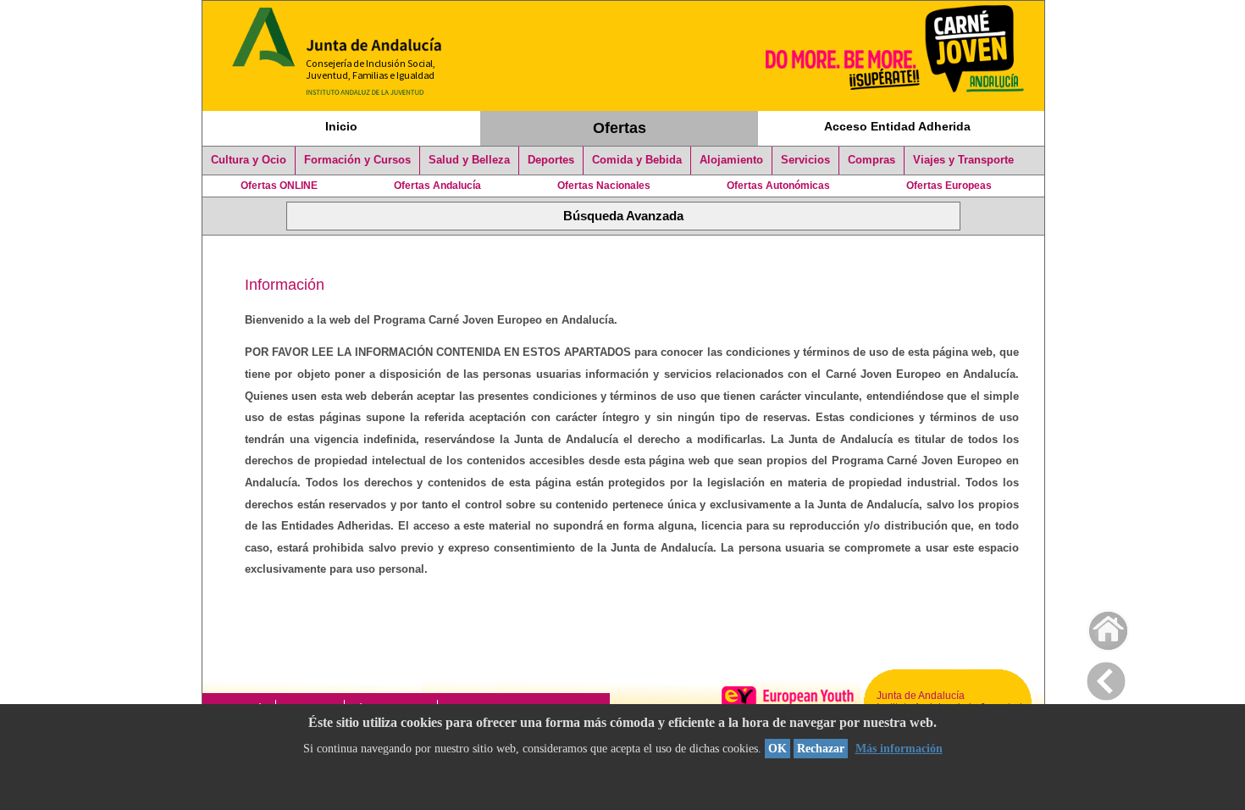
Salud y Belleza (469, 160)
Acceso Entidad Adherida (897, 126)
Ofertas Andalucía (437, 185)
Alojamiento (731, 160)
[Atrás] (1106, 677)
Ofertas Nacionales (603, 185)
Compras (871, 160)
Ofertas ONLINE (279, 185)
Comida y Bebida (637, 160)
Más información (899, 748)
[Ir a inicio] (1097, 627)
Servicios (805, 160)
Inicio (341, 126)
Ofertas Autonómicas (778, 185)
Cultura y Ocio (248, 160)
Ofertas (619, 127)
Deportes (551, 160)
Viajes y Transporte (963, 160)
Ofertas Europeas (949, 185)
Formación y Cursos (357, 160)
